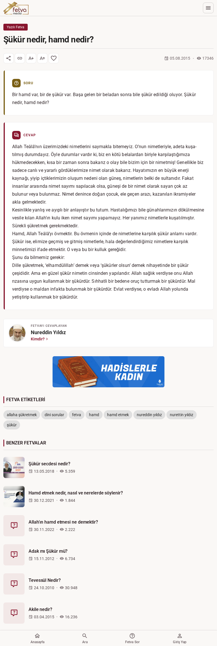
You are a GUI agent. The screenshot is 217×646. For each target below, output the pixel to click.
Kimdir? (38, 339)
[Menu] (208, 8)
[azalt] (31, 58)
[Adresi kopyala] (20, 58)
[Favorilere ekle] (54, 58)
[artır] (42, 58)
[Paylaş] (8, 58)
